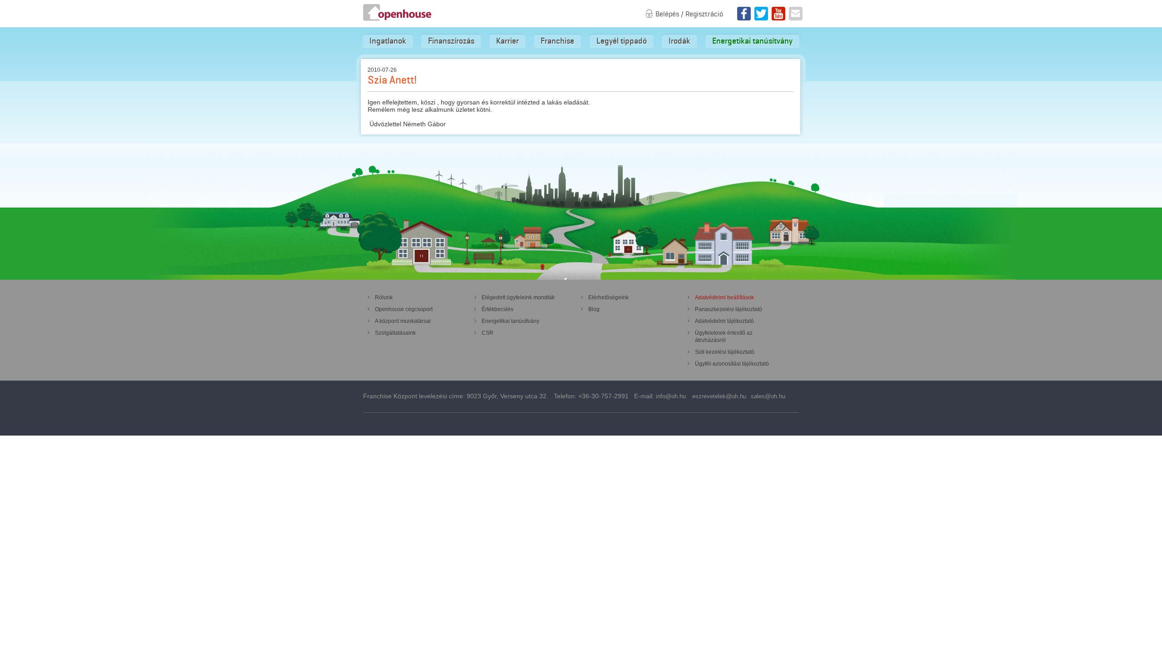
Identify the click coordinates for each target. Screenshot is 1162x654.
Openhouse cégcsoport (404, 309)
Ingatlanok (387, 41)
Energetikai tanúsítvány (752, 41)
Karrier (507, 41)
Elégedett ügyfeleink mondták (518, 297)
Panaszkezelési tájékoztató (728, 309)
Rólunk (384, 297)
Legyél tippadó (621, 41)
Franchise (557, 41)
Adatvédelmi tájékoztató (724, 321)
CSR (487, 333)
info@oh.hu (671, 396)
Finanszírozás (451, 41)
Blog (594, 309)
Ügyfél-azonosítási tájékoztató (732, 364)
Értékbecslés (497, 309)
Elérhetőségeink (608, 297)
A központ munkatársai (403, 321)
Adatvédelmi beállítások (724, 297)
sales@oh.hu (768, 396)
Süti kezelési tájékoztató (724, 352)
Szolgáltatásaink (395, 333)
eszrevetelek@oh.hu (719, 396)
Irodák (679, 41)
